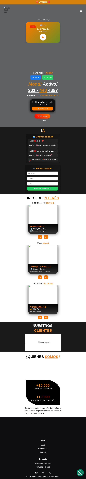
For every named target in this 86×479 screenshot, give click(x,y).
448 (43, 90)
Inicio (43, 445)
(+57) (38, 467)
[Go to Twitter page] (49, 473)
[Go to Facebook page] (37, 473)
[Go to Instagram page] (44, 473)
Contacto (43, 452)
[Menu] (81, 11)
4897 (53, 90)
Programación (43, 448)
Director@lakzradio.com (43, 463)
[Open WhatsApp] (80, 472)
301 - (33, 90)
